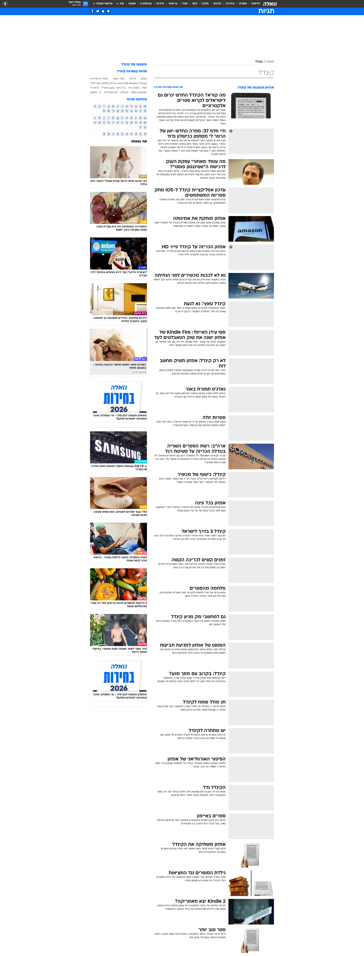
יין (101, 92)
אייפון (113, 83)
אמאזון (105, 83)
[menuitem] (253, 4)
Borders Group (138, 83)
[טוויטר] (97, 11)
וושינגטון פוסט (139, 92)
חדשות (255, 3)
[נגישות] (5, 4)
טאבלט (124, 92)
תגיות (270, 61)
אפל (144, 87)
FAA (125, 83)
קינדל (259, 61)
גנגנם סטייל (107, 87)
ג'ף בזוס (121, 87)
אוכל (185, 3)
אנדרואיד (95, 83)
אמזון (144, 78)
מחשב (93, 92)
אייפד (132, 78)
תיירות (160, 3)
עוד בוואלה (139, 141)
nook (120, 83)
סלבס (205, 3)
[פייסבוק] (92, 11)
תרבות (217, 3)
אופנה (132, 3)
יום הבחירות (111, 92)
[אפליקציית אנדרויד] (108, 11)
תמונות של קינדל (134, 64)
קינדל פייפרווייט (99, 78)
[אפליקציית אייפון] (103, 11)
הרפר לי (94, 87)
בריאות (173, 3)
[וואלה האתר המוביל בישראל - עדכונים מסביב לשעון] (270, 4)
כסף (194, 3)
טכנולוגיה (146, 3)
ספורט (243, 3)
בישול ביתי (134, 87)
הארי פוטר (119, 78)
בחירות (230, 3)
